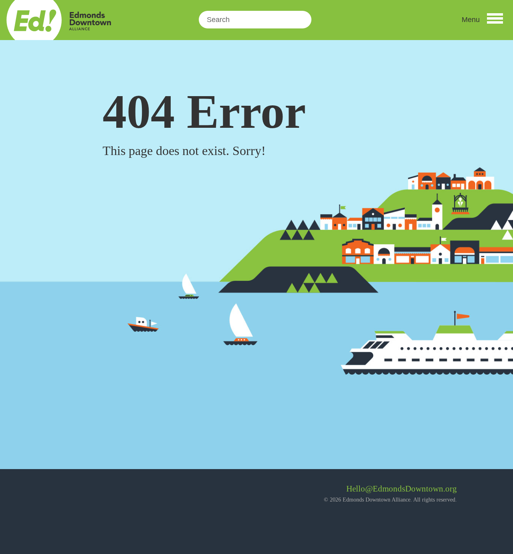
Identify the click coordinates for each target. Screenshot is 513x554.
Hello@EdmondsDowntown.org (401, 489)
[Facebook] (62, 492)
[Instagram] (84, 492)
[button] (482, 19)
